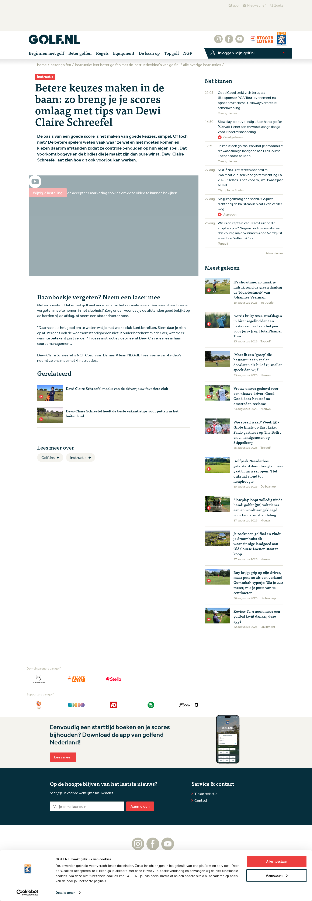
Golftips (48, 457)
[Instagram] (218, 41)
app (236, 5)
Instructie (78, 457)
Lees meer (63, 757)
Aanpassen (274, 875)
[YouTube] (239, 41)
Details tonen (65, 892)
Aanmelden (140, 806)
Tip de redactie (205, 793)
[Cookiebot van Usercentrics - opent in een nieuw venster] (27, 893)
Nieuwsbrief (256, 5)
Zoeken (279, 5)
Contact (200, 800)
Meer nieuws (274, 253)
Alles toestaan (276, 861)
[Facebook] (229, 41)
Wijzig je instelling (47, 192)
